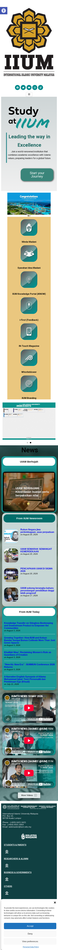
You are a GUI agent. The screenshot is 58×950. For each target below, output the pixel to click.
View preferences (30, 941)
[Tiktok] (40, 87)
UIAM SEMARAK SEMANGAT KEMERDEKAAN (36, 550)
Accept (30, 926)
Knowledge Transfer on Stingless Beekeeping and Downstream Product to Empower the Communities (28, 625)
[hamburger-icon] (29, 94)
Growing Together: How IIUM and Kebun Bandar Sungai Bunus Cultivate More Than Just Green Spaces (29, 640)
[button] (54, 902)
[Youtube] (29, 87)
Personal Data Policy (31, 947)
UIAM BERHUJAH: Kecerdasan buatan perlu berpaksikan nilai (25, 492)
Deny (30, 934)
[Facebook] (17, 87)
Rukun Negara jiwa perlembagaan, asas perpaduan (37, 530)
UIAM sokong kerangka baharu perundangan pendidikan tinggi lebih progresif (37, 590)
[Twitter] (23, 87)
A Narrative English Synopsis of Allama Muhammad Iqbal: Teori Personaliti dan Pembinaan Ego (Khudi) (25, 679)
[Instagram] (34, 87)
